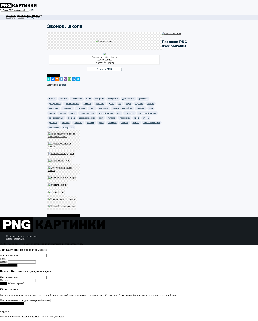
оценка (62, 113)
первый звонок (106, 113)
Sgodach (61, 84)
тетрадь (111, 118)
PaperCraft (19, 15)
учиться (90, 122)
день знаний (128, 98)
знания (63, 98)
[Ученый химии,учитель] (63, 206)
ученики (66, 122)
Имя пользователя (9, 255)
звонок (150, 103)
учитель (78, 122)
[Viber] (65, 79)
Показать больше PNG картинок (63, 215)
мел (151, 108)
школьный (54, 127)
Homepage (10, 17)
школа (136, 122)
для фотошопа (72, 103)
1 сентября (76, 98)
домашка (100, 103)
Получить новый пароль (12, 303)
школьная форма (151, 122)
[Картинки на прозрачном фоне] (18, 7)
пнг (118, 113)
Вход (39, 15)
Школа (21, 17)
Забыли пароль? (16, 283)
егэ (120, 103)
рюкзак (71, 118)
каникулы (53, 108)
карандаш (67, 108)
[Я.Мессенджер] (48, 79)
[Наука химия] (63, 192)
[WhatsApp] (69, 79)
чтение (124, 122)
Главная (10, 15)
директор (143, 98)
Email (3, 258)
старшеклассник (87, 118)
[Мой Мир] (74, 79)
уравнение (125, 118)
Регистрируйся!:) (8, 265)
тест (101, 118)
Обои (27, 15)
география (113, 98)
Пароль (3, 262)
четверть (112, 122)
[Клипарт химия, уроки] (63, 153)
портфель (129, 113)
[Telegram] (61, 79)
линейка (140, 108)
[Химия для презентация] (63, 199)
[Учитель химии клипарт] (63, 177)
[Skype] (78, 79)
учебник (53, 122)
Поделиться (53, 76)
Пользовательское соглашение (21, 236)
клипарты (103, 108)
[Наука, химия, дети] (63, 160)
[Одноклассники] (57, 79)
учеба (146, 118)
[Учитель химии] (63, 184)
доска (111, 103)
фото (101, 122)
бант (88, 98)
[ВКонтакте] (53, 79)
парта (73, 113)
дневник (87, 103)
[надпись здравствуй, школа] (63, 145)
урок (136, 118)
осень (52, 113)
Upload (33, 15)
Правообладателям (15, 239)
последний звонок (147, 113)
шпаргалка (68, 127)
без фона (99, 98)
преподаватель (56, 118)
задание (139, 103)
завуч (128, 103)
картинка (80, 108)
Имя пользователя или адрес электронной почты (25, 300)
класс (92, 108)
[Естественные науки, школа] (63, 169)
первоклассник (87, 113)
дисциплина (55, 103)
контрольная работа (122, 108)
